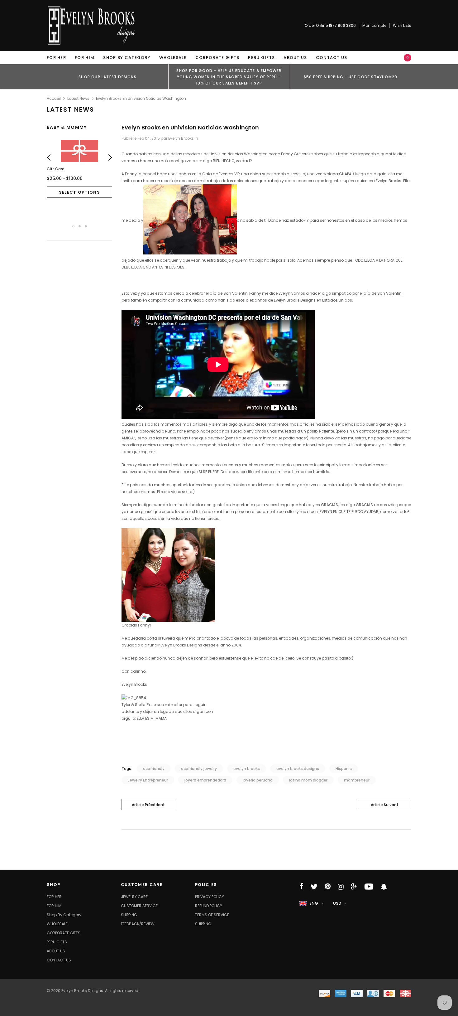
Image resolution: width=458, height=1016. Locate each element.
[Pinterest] (328, 886)
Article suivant (384, 804)
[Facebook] (301, 886)
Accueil (54, 98)
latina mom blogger (308, 780)
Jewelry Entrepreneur (148, 780)
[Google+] (354, 886)
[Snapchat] (384, 886)
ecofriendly (154, 768)
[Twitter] (314, 886)
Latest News (78, 98)
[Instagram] (341, 886)
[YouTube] (369, 886)
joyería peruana (258, 780)
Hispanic (344, 768)
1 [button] (73, 226)
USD (337, 903)
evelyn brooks (246, 768)
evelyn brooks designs (297, 768)
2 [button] (80, 226)
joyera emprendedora (205, 780)
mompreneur (357, 780)
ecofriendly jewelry (199, 768)
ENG (313, 903)
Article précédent (148, 804)
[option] (107, 76)
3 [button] (86, 226)
